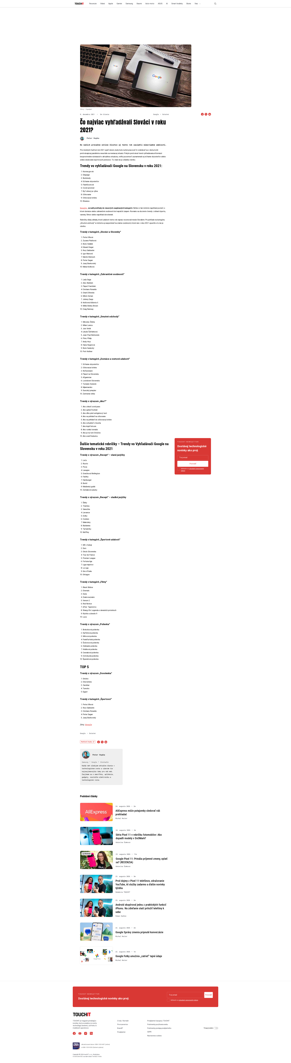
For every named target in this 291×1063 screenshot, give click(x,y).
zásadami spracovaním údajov (188, 1000)
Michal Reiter (121, 818)
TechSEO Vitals (97, 1056)
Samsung (129, 4)
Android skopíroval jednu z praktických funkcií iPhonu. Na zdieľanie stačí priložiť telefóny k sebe (140, 908)
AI (167, 4)
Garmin (119, 4)
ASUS (160, 4)
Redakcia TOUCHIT (122, 892)
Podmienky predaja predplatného (159, 1028)
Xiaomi (139, 4)
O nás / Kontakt (123, 1021)
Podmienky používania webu (157, 1024)
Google (84, 208)
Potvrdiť (192, 464)
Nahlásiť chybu (86, 742)
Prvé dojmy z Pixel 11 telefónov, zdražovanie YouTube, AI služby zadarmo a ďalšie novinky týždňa (140, 884)
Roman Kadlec (120, 916)
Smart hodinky (177, 4)
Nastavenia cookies (154, 1036)
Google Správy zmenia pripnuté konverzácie (139, 932)
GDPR (149, 1032)
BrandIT (120, 1028)
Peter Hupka (93, 138)
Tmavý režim (208, 1028)
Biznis (188, 4)
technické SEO (78, 1056)
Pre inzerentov (122, 1024)
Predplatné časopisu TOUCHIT (158, 1021)
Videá (102, 4)
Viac (196, 4)
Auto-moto (149, 4)
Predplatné (121, 1032)
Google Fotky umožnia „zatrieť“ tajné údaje (138, 956)
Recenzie (93, 4)
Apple (110, 4)
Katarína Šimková (123, 842)
